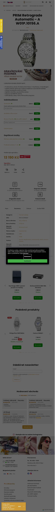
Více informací (24, 253)
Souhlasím (27, 261)
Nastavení (27, 256)
